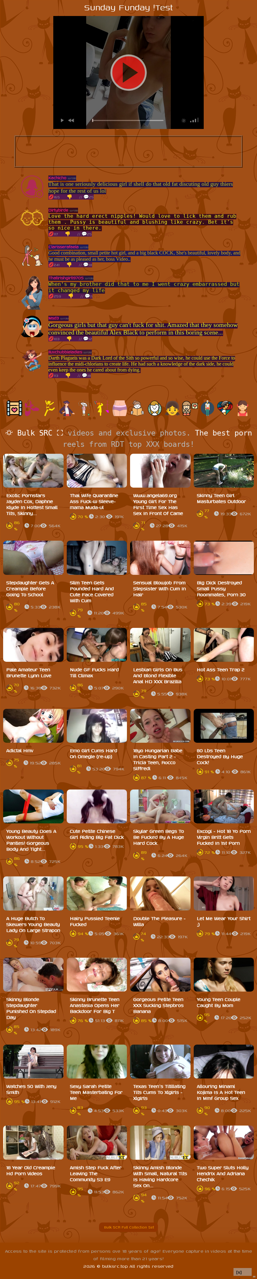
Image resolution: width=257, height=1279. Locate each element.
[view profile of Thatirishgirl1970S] (32, 308)
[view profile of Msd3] (32, 337)
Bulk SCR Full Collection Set (128, 1227)
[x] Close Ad (242, 1272)
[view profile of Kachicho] (32, 197)
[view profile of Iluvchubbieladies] (32, 371)
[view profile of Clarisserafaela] (32, 266)
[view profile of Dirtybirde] (32, 229)
